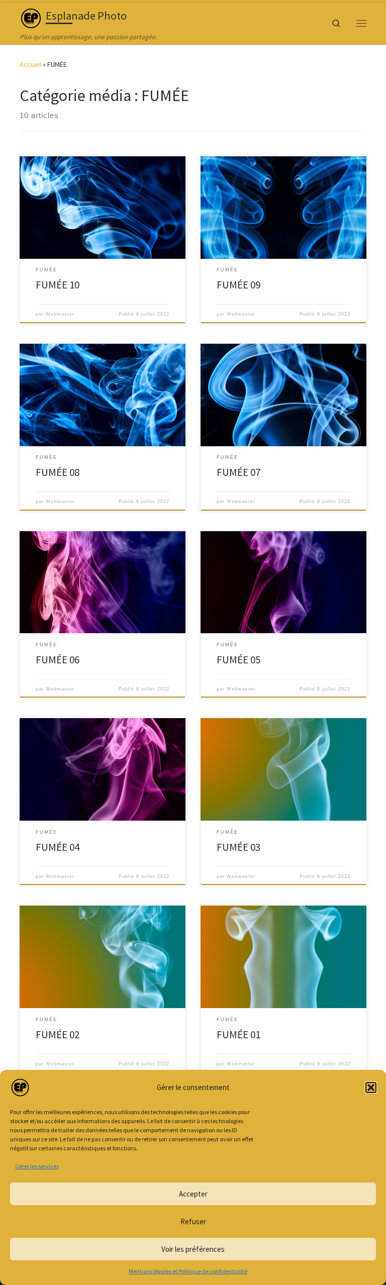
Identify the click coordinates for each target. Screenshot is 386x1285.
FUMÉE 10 (57, 284)
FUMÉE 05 (238, 659)
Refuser (193, 1221)
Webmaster (60, 314)
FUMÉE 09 (238, 284)
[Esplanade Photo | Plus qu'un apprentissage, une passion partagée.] (31, 17)
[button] (371, 1087)
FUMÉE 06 (57, 659)
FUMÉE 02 (57, 1034)
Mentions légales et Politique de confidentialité (188, 1271)
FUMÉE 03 (238, 847)
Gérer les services (37, 1166)
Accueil (30, 64)
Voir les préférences (193, 1249)
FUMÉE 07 (238, 472)
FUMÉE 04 (57, 847)
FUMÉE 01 (238, 1034)
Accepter (193, 1194)
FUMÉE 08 (57, 472)
